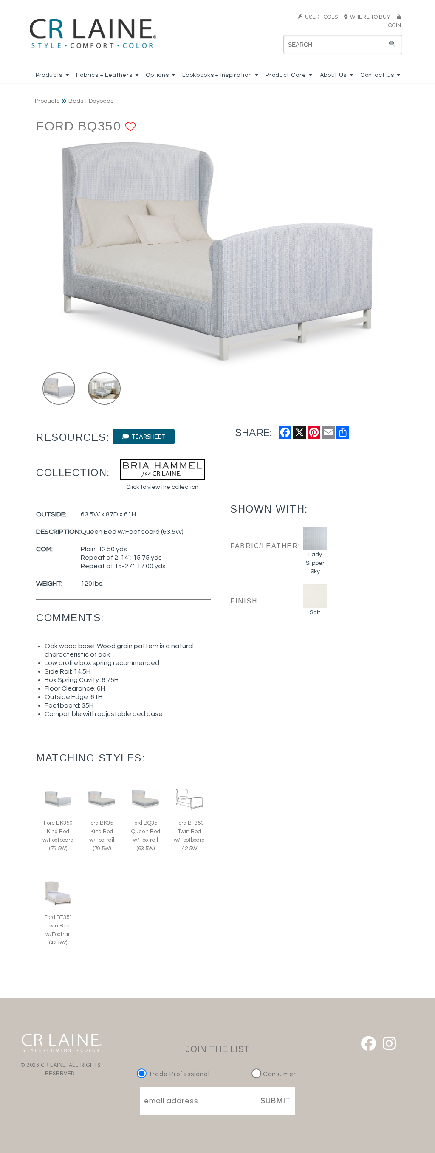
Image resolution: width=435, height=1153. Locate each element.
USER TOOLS (320, 17)
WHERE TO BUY (371, 17)
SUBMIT (275, 1101)
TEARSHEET (147, 436)
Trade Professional (178, 1074)
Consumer (278, 1074)
